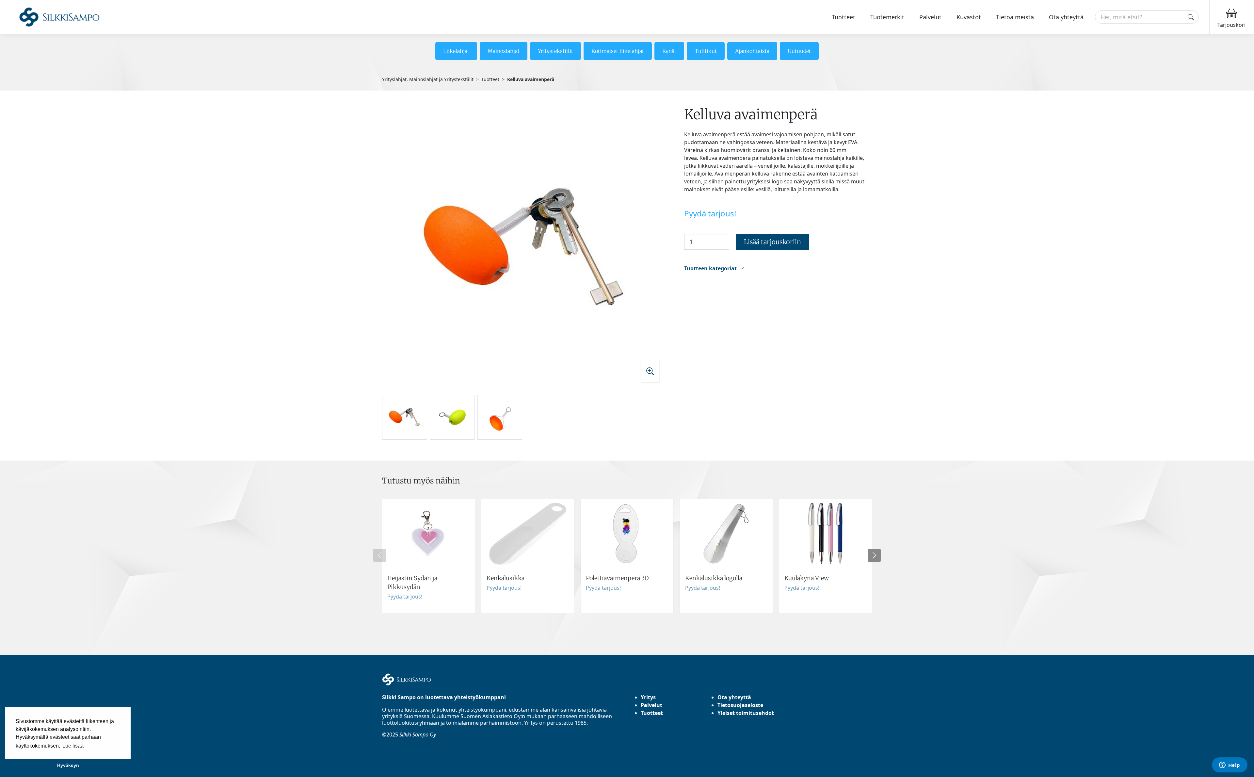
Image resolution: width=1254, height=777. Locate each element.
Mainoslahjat (504, 51)
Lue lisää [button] (73, 746)
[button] (778, 268)
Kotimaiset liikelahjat (617, 51)
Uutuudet (799, 51)
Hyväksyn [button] (68, 765)
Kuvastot (969, 17)
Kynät (669, 51)
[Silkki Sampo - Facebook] (390, 757)
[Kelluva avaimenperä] (523, 247)
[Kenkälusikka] (527, 556)
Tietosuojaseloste (740, 705)
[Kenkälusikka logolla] (726, 556)
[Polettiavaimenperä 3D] (627, 556)
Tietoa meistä (1015, 17)
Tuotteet (843, 17)
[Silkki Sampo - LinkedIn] (395, 757)
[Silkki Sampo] (51, 17)
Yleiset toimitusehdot (745, 713)
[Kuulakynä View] (825, 556)
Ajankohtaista (752, 51)
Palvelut (930, 17)
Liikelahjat (456, 51)
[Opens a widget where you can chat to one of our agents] (1229, 765)
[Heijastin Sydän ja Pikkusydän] (428, 556)
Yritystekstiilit (555, 51)
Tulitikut (706, 51)
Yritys (648, 697)
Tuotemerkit (887, 17)
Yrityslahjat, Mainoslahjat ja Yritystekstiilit (428, 79)
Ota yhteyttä (1066, 17)
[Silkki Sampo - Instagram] (384, 757)
